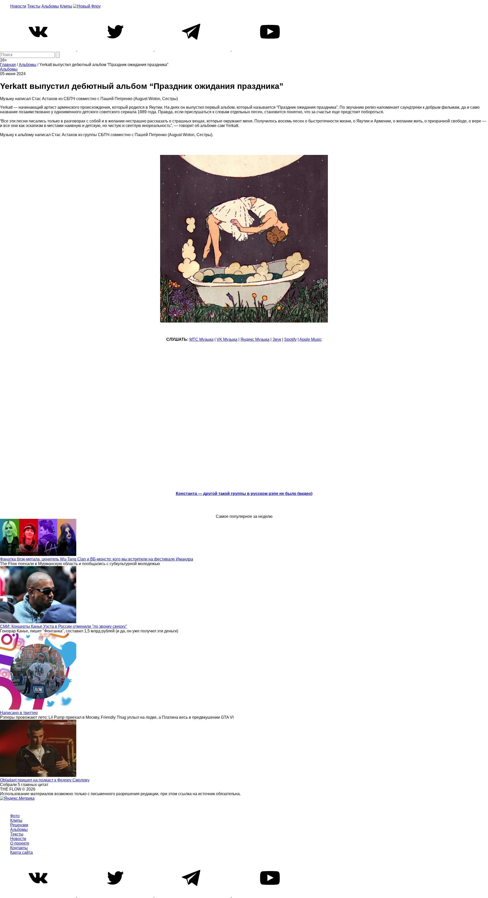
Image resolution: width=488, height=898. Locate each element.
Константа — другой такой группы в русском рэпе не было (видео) (244, 493)
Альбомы (50, 6)
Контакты (19, 848)
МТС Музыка (201, 339)
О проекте (19, 843)
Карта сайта (21, 852)
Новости (18, 6)
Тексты (33, 6)
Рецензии (19, 825)
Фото (15, 816)
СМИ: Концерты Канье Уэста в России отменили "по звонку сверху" (63, 626)
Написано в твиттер (19, 713)
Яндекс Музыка (254, 339)
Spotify (290, 339)
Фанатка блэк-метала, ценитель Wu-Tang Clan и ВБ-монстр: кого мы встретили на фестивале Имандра (96, 559)
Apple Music (310, 339)
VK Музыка (227, 339)
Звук (276, 339)
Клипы (66, 6)
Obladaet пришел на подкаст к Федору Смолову (44, 780)
